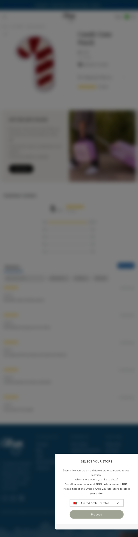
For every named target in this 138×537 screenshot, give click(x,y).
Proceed (96, 514)
